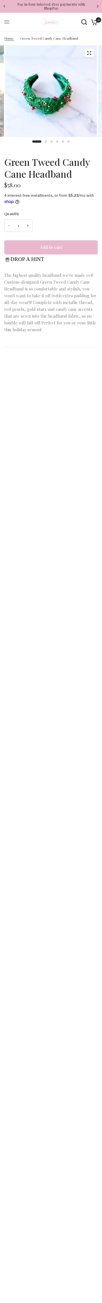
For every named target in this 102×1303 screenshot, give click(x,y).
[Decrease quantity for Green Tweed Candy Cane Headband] (9, 226)
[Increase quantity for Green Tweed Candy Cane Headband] (27, 226)
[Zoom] (89, 53)
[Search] (84, 22)
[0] (93, 22)
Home (9, 38)
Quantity (12, 213)
